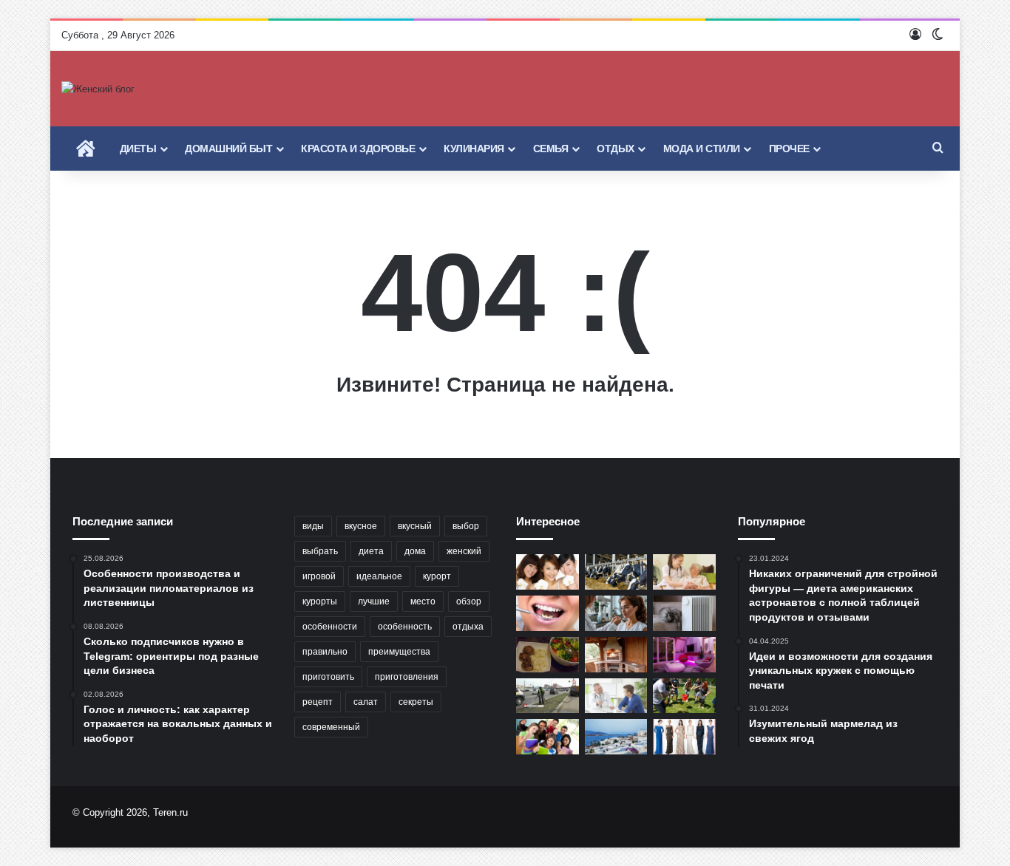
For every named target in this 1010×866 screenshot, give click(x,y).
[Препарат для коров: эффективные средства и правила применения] (616, 572)
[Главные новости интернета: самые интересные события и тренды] (547, 696)
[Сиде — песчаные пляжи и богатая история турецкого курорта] (616, 736)
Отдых (615, 148)
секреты (416, 702)
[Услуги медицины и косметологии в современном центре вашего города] (616, 613)
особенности (329, 626)
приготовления (406, 677)
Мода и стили (701, 148)
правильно (325, 652)
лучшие (374, 601)
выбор (466, 526)
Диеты (138, 148)
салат (365, 702)
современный (331, 727)
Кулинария (474, 148)
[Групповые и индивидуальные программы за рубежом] (547, 736)
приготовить (328, 677)
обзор (468, 601)
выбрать (320, 551)
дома (415, 551)
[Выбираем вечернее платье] (684, 736)
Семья (551, 148)
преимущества (399, 652)
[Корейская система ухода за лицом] (547, 572)
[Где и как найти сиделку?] (684, 572)
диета (371, 551)
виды (313, 526)
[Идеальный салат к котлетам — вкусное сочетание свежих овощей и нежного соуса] (547, 654)
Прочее (789, 148)
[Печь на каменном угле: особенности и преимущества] (616, 654)
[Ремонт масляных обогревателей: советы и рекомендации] (684, 613)
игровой (319, 576)
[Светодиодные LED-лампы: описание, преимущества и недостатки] (684, 654)
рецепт (317, 702)
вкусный (415, 526)
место (422, 601)
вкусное (361, 526)
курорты (319, 601)
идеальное (379, 576)
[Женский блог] (98, 89)
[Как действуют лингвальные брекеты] (547, 613)
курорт (437, 576)
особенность (405, 626)
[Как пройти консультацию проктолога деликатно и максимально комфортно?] (616, 696)
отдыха (468, 626)
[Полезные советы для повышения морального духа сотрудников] (684, 696)
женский (464, 551)
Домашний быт (228, 148)
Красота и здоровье (358, 148)
